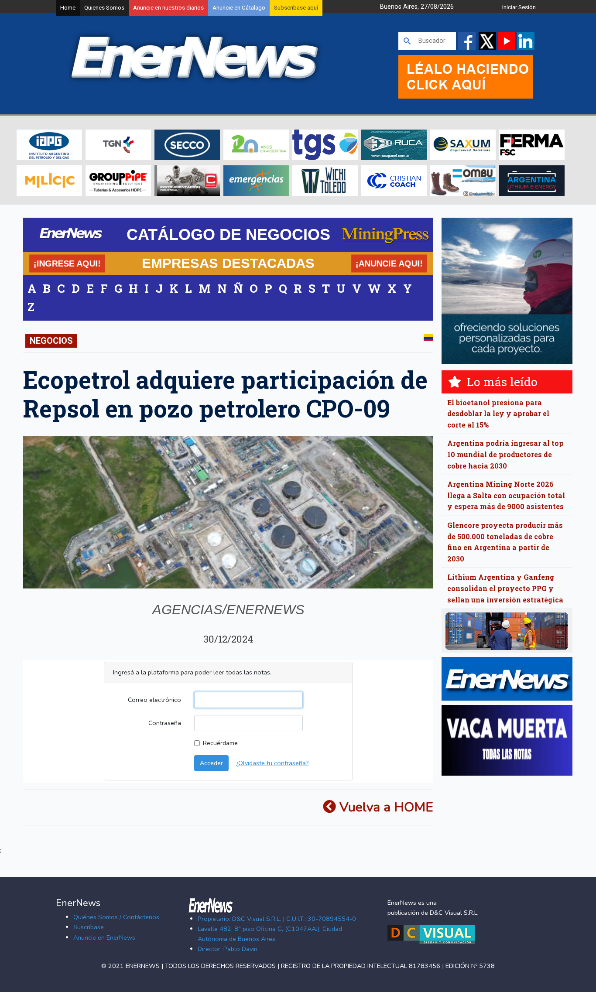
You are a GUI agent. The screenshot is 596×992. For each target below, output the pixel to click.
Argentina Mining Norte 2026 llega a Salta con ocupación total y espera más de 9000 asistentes (506, 495)
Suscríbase (88, 927)
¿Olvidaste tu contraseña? (272, 763)
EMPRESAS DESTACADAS (228, 263)
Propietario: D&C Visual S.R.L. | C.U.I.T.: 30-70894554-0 (277, 918)
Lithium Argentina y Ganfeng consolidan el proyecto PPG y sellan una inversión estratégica (505, 588)
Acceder (211, 763)
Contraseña (164, 722)
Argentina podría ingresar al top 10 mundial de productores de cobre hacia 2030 (505, 454)
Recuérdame (220, 743)
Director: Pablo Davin (227, 948)
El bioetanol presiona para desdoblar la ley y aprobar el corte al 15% (498, 413)
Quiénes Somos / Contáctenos (116, 917)
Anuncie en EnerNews (104, 937)
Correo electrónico (154, 699)
